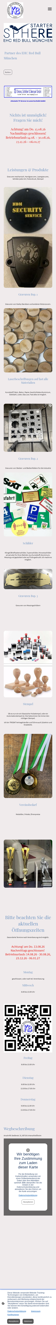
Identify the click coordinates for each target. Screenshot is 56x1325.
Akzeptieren (28, 1202)
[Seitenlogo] (15, 10)
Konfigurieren (13, 1315)
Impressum (35, 1311)
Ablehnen (28, 1321)
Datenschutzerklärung (28, 1195)
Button (8, 72)
